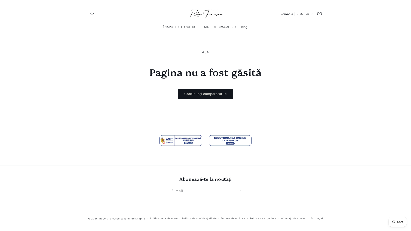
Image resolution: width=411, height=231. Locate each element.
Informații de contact (293, 218)
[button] (92, 14)
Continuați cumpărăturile (205, 94)
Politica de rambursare (163, 218)
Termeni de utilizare (233, 218)
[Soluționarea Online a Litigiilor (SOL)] (230, 140)
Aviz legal (317, 218)
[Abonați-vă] (239, 191)
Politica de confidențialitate (199, 218)
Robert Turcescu (109, 218)
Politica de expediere (263, 218)
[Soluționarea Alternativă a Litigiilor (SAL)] (180, 140)
